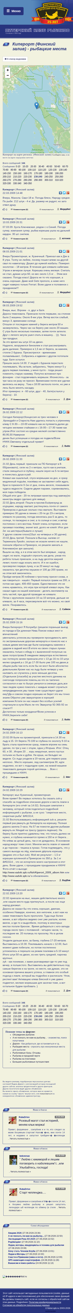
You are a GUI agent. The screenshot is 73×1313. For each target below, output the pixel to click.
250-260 (59, 176)
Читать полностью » (20, 1138)
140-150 (7, 173)
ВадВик (66, 880)
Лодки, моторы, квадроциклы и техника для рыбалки (36, 1245)
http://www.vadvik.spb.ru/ (16, 876)
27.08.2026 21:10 (30, 1242)
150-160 (17, 173)
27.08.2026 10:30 (34, 1254)
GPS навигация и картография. (24, 1260)
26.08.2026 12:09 (53, 1257)
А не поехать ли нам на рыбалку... (30, 1037)
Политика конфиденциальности (45, 1302)
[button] (36, 105)
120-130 (52, 169)
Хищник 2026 (15, 1233)
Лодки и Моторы (16, 1254)
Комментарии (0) (20, 209)
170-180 (38, 173)
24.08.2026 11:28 (50, 1260)
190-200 (59, 173)
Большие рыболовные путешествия (31, 1062)
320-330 (7, 183)
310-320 (59, 180)
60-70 (65, 166)
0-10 (18, 166)
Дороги (16, 1043)
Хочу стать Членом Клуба (21, 1251)
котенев (66, 238)
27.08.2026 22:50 (53, 1236)
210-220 (17, 176)
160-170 (28, 173)
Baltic (67, 446)
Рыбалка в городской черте (26, 1056)
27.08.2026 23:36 (31, 1233)
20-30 (33, 166)
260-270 (7, 180)
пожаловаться (48, 209)
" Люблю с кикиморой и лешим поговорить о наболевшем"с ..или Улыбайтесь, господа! (41, 1163)
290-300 (38, 180)
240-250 (48, 176)
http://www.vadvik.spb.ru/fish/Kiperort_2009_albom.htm (33, 872)
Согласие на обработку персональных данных (26, 1305)
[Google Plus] (68, 192)
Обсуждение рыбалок (23, 1034)
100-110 (32, 169)
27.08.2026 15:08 (17, 1248)
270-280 (17, 180)
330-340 (17, 183)
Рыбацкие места (21, 1046)
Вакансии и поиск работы (21, 1263)
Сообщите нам (58, 155)
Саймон (66, 609)
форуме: (30, 1031)
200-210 (7, 176)
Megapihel (65, 209)
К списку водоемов (16, 59)
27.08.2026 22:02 (45, 1239)
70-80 (5, 169)
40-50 (49, 166)
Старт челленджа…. (32, 1192)
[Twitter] (64, 192)
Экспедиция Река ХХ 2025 (21, 1239)
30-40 (41, 166)
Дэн (68, 399)
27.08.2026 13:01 (45, 1251)
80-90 (13, 169)
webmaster (50, 1311)
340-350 (28, 183)
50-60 (57, 166)
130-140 (63, 169)
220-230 (28, 176)
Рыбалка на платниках (24, 1059)
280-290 (28, 180)
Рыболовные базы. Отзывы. (27, 1053)
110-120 (42, 169)
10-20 (25, 166)
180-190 (48, 173)
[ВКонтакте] (60, 192)
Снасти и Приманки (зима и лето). (25, 1257)
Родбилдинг (14, 1242)
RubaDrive (24, 1117)
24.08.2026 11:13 (44, 1263)
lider (68, 777)
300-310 (48, 180)
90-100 (22, 169)
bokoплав (24, 1156)
